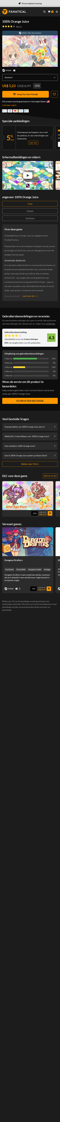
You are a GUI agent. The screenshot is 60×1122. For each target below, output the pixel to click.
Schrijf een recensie (30, 400)
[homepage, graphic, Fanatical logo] (14, 11)
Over (30, 203)
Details (30, 211)
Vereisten (30, 218)
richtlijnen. (50, 324)
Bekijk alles (50, 476)
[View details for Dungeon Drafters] (27, 541)
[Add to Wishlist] (54, 94)
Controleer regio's (9, 105)
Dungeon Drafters (13, 560)
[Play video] (28, 175)
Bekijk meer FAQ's (30, 464)
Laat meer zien (28, 296)
